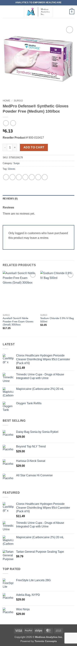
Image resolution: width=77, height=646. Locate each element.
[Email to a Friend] (25, 177)
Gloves (11, 169)
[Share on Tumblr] (45, 177)
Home (6, 100)
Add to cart (33, 147)
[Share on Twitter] (19, 177)
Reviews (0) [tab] (10, 198)
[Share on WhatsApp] (6, 177)
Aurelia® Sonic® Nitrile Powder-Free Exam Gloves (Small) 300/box (18, 321)
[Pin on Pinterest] (32, 177)
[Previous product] (13, 123)
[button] (5, 11)
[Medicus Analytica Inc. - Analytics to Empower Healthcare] (38, 11)
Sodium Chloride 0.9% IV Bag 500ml (57, 320)
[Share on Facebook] (12, 177)
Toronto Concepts (46, 641)
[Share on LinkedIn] (38, 177)
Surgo (18, 100)
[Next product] (6, 123)
